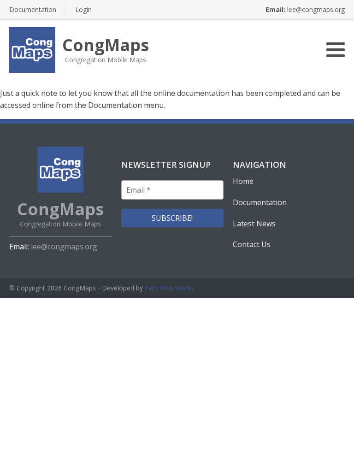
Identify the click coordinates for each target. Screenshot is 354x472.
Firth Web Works (169, 287)
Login (83, 9)
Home (243, 181)
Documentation (32, 9)
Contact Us (252, 244)
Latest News (254, 223)
